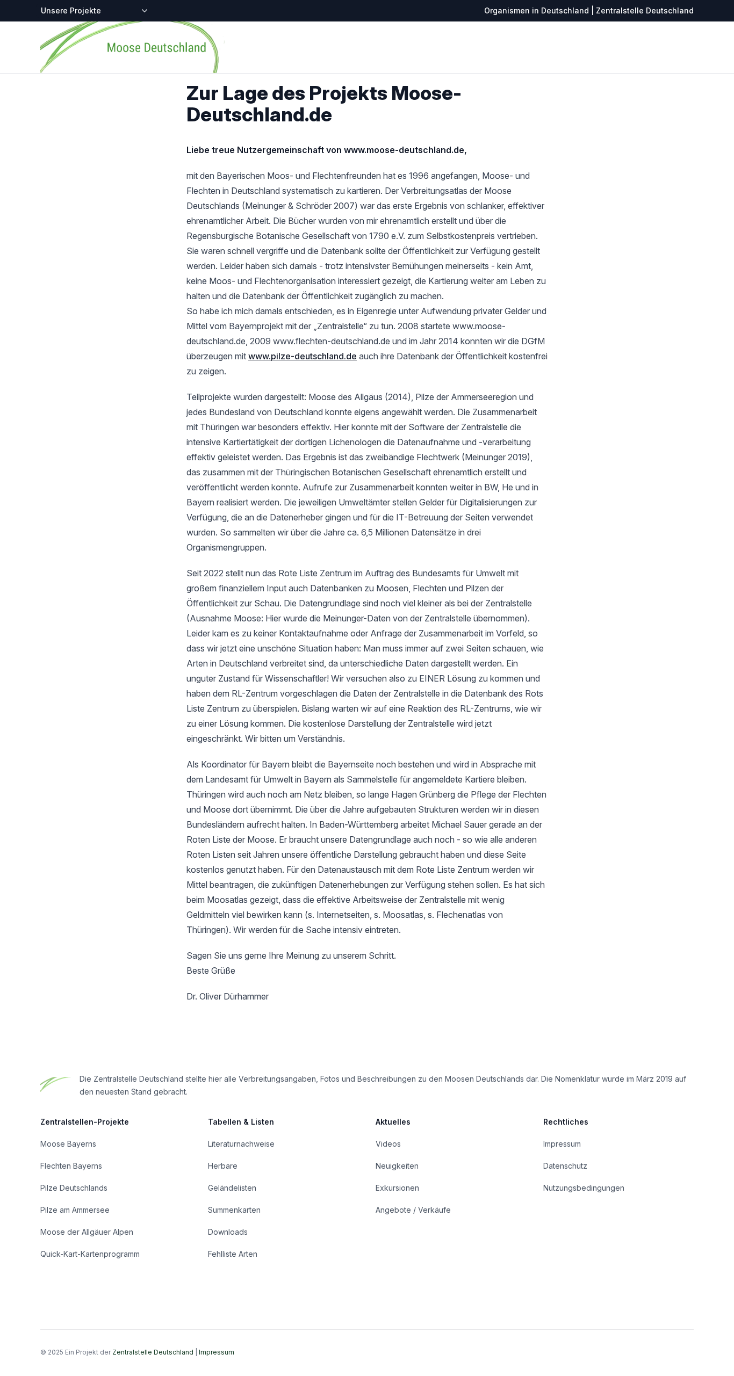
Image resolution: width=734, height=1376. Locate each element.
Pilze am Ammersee (75, 1209)
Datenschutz (565, 1165)
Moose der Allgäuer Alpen (86, 1231)
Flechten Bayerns (71, 1165)
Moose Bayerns (68, 1143)
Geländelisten (232, 1187)
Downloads (228, 1231)
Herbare (223, 1165)
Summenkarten (234, 1209)
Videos (388, 1143)
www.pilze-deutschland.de (302, 356)
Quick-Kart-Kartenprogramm (90, 1253)
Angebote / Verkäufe (413, 1209)
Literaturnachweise (241, 1143)
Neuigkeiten (397, 1165)
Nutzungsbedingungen (583, 1187)
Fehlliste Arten (232, 1253)
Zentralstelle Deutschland (152, 1352)
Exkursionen (397, 1187)
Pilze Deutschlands (73, 1187)
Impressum (562, 1143)
